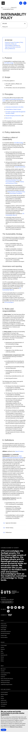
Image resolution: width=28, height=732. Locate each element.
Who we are (3, 668)
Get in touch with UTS (7, 601)
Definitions (16, 45)
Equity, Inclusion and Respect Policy (16, 191)
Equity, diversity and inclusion (7, 678)
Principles (16, 42)
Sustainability (4, 674)
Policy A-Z (5, 26)
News (2, 651)
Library (2, 696)
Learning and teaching (5, 672)
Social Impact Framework (16, 193)
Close (3, 729)
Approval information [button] (11, 523)
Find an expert (4, 645)
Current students (4, 692)
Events (2, 653)
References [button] (9, 532)
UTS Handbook (4, 704)
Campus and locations (5, 680)
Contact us (3, 706)
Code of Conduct (19, 451)
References (12, 48)
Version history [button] (9, 527)
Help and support (4, 694)
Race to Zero (9, 118)
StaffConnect (3, 700)
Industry (2, 647)
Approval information (10, 47)
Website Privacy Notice (16, 726)
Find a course (3, 623)
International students (5, 633)
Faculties (3, 670)
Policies (2, 698)
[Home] (2, 7)
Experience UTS (4, 655)
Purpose (7, 42)
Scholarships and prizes (6, 631)
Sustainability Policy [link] (8, 9)
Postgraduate (3, 627)
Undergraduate (4, 625)
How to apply (3, 629)
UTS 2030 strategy (8, 63)
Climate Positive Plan (20, 167)
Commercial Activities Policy (12, 180)
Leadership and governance (6, 684)
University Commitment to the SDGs (14, 107)
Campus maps (4, 635)
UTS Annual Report (9, 302)
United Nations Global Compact (13, 109)
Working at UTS (4, 702)
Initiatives (3, 676)
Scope (11, 42)
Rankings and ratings (5, 682)
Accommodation (4, 637)
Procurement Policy (10, 181)
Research (3, 649)
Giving (2, 660)
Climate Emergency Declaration (13, 115)
